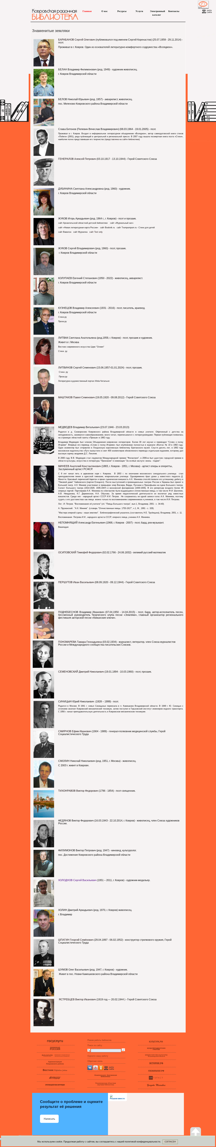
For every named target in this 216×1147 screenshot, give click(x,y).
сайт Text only (96, 232)
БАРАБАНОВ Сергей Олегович (76, 39)
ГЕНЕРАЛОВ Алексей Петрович (77, 159)
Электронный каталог (156, 11)
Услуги (139, 11)
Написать (49, 1119)
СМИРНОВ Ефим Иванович (75, 731)
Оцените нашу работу (97, 1056)
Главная (87, 11)
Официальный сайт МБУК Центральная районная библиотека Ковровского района (53, 12)
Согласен (170, 1142)
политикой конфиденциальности (142, 1141)
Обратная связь (95, 1061)
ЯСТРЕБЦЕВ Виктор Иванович (77, 999)
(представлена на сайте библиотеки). (122, 139)
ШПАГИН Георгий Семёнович (75, 939)
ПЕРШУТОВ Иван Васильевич (76, 582)
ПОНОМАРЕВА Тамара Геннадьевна (80, 642)
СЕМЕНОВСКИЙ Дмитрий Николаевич (81, 671)
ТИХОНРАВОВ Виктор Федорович (78, 790)
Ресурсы (122, 11)
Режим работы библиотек (99, 1040)
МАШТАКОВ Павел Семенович (76, 397)
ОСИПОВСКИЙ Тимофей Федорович (80, 552)
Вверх (199, 1140)
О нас (104, 11)
